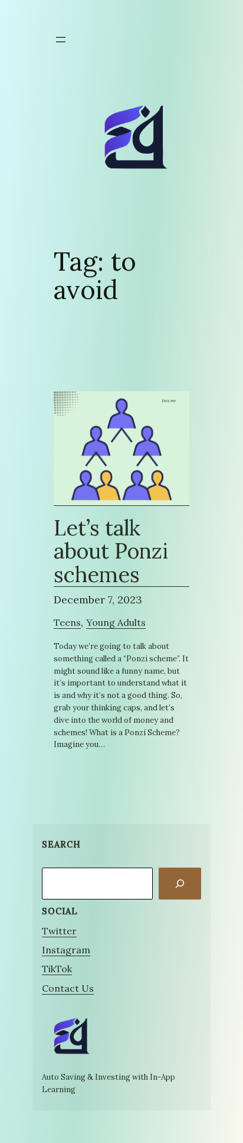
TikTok (57, 969)
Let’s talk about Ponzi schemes (111, 552)
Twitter (59, 931)
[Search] (180, 884)
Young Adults (116, 622)
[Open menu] (61, 40)
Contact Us (68, 988)
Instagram (66, 950)
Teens (67, 622)
